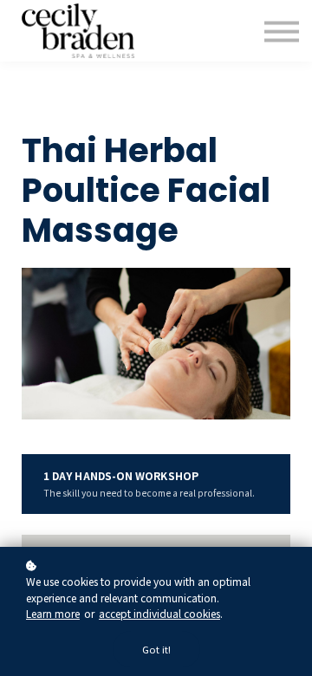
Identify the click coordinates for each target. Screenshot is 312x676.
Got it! (156, 649)
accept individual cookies (159, 613)
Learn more (53, 613)
